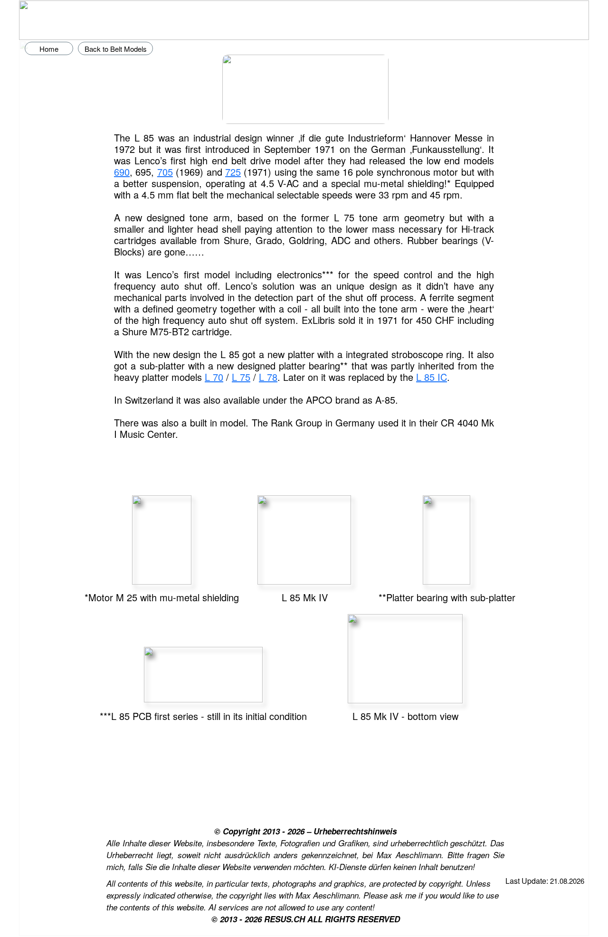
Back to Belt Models (116, 49)
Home (48, 49)
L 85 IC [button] (431, 377)
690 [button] (122, 172)
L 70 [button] (214, 377)
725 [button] (233, 172)
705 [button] (165, 172)
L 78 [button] (268, 377)
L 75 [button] (241, 377)
